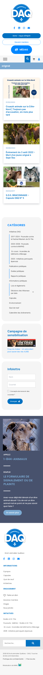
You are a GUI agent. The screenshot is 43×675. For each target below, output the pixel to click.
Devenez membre (10, 600)
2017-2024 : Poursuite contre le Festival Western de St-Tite (22, 238)
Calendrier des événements (20, 313)
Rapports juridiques (18, 276)
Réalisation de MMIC (10, 665)
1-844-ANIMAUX (15, 459)
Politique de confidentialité (13, 659)
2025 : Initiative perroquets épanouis (17, 631)
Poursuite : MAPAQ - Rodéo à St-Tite (17, 623)
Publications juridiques (17, 266)
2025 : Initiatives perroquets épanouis (22, 260)
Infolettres (7, 583)
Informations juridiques (18, 281)
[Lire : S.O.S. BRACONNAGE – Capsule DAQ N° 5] (21, 182)
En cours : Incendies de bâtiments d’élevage (20, 252)
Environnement (15, 303)
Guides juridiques (17, 271)
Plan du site (30, 659)
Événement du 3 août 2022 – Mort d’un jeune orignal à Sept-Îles (20, 155)
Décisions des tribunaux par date (20, 292)
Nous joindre (8, 608)
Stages (6, 604)
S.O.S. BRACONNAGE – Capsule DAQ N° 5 (17, 196)
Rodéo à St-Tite (9, 619)
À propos (6, 571)
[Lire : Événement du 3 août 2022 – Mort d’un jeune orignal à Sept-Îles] (21, 135)
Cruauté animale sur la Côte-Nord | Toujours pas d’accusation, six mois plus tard (20, 110)
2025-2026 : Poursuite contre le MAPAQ (20, 245)
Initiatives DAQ (15, 232)
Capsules (12, 298)
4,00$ (20, 350)
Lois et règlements (18, 286)
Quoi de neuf (14, 308)
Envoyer (13, 401)
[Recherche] (33, 643)
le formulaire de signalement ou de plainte (18, 480)
